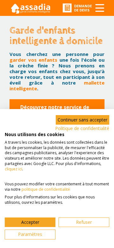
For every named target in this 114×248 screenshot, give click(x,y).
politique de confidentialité (46, 189)
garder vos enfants (33, 60)
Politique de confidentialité (82, 128)
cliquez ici (13, 169)
